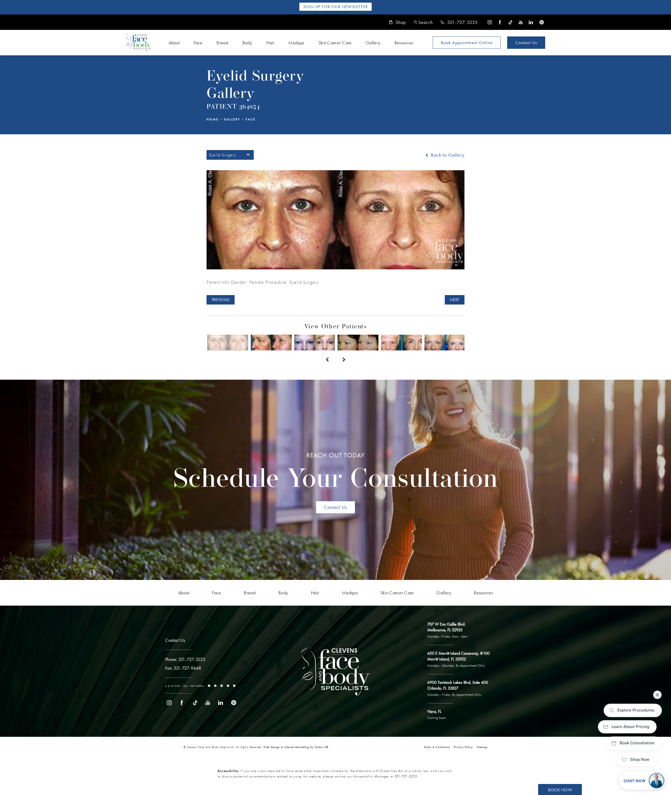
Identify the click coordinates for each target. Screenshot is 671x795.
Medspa (296, 43)
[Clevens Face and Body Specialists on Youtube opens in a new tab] (520, 22)
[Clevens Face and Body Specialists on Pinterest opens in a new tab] (541, 22)
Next (454, 299)
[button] (423, 22)
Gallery (373, 43)
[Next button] (344, 360)
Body (247, 43)
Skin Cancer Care (335, 43)
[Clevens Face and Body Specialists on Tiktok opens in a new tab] (510, 22)
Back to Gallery (447, 155)
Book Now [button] (560, 790)
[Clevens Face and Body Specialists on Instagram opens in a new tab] (489, 22)
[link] (459, 22)
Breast (222, 43)
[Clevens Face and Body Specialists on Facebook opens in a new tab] (500, 22)
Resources (403, 43)
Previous (220, 299)
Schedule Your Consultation (335, 472)
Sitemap (482, 747)
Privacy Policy (463, 747)
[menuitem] (489, 22)
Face (198, 43)
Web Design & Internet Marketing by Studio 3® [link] (295, 747)
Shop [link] (401, 22)
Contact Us (526, 42)
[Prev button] (327, 360)
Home (213, 119)
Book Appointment (467, 42)
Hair (270, 43)
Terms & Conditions (437, 747)
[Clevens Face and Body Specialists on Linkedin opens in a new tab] (531, 22)
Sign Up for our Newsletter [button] (335, 6)
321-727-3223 (405, 776)
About (174, 43)
